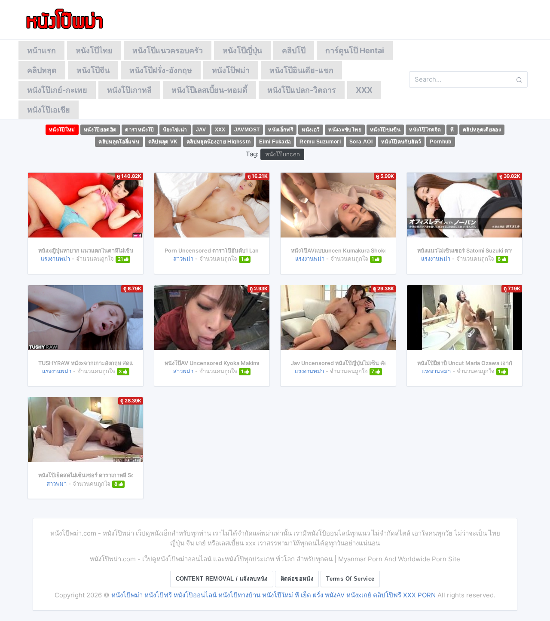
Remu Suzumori (320, 142)
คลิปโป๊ (294, 50)
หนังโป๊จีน (93, 70)
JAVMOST (247, 130)
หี (452, 130)
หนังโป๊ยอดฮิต (100, 130)
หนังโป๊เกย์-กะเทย (57, 89)
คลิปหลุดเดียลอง (482, 130)
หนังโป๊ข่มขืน (385, 130)
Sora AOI (361, 142)
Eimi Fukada (275, 142)
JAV (201, 130)
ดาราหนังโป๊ (139, 130)
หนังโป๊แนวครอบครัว (167, 50)
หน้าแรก (41, 50)
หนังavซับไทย (344, 130)
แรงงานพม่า (55, 258)
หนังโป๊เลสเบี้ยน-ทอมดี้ (209, 89)
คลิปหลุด (42, 70)
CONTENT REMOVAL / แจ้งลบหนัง (222, 578)
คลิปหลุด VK (163, 142)
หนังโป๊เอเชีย (48, 109)
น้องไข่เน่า (175, 130)
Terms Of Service (350, 578)
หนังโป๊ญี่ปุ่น (242, 50)
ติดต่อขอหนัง (297, 578)
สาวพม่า (183, 258)
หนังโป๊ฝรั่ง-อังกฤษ (160, 70)
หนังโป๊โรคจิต (425, 130)
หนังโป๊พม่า (231, 70)
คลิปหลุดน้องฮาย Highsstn (218, 142)
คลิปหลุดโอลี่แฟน (118, 142)
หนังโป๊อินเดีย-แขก (301, 70)
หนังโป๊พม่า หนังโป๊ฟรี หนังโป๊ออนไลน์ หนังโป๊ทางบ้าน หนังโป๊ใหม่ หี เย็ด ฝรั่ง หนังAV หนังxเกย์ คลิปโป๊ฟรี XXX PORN (273, 595)
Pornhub (441, 142)
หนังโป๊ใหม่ (62, 130)
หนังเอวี (311, 130)
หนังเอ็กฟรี (280, 130)
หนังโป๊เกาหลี (129, 89)
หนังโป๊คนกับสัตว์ (401, 142)
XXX (364, 89)
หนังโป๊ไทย (94, 50)
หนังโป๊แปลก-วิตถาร (301, 89)
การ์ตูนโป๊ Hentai (354, 50)
